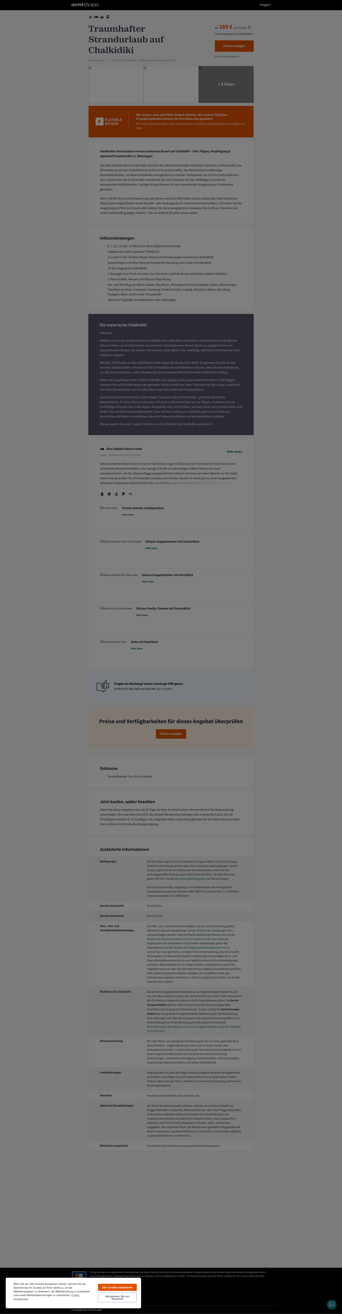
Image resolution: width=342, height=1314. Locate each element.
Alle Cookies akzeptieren (117, 1287)
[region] (73, 1292)
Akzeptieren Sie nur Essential (117, 1297)
